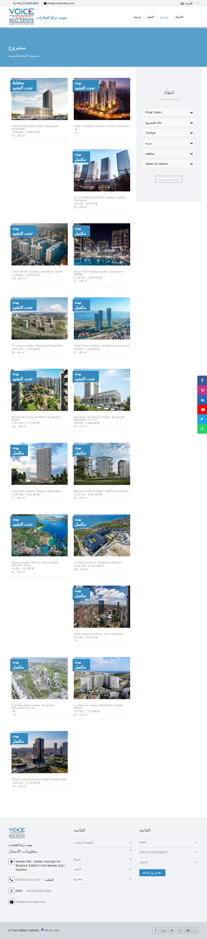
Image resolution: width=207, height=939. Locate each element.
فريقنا (137, 17)
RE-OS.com (52, 930)
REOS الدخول (150, 873)
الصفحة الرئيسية (18, 55)
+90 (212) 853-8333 (27, 3)
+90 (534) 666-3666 (38, 891)
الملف (150, 17)
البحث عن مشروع (169, 179)
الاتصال (179, 17)
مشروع (164, 17)
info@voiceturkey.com (60, 3)
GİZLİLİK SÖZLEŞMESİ (153, 852)
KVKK (142, 842)
